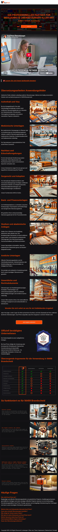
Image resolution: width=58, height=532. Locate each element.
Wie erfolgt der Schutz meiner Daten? (11, 513)
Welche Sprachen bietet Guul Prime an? (12, 517)
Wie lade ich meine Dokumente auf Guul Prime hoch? (16, 515)
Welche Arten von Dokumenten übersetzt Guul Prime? (16, 509)
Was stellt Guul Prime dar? (8, 497)
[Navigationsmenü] (55, 2)
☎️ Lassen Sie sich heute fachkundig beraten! (19, 80)
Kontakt (55, 530)
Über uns (31, 530)
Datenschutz (48, 530)
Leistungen (25, 530)
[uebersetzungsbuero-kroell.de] (5, 2)
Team (36, 530)
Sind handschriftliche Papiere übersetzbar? (13, 519)
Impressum (41, 530)
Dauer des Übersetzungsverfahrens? (11, 521)
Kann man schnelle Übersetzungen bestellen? (14, 511)
